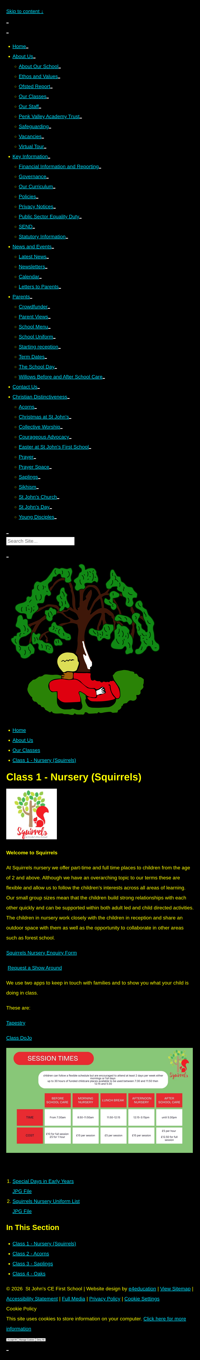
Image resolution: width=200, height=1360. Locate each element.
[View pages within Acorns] (35, 408)
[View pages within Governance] (47, 178)
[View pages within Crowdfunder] (49, 308)
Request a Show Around (35, 968)
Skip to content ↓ (24, 11)
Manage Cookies (26, 1340)
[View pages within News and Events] (53, 248)
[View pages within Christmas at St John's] (70, 418)
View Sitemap (175, 1288)
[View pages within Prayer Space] (50, 468)
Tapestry (15, 1023)
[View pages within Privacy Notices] (54, 208)
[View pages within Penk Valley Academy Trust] (81, 118)
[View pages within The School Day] (56, 368)
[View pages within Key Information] (49, 158)
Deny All (40, 1340)
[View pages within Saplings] (39, 478)
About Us (22, 740)
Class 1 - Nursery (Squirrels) (44, 760)
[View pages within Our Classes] (47, 98)
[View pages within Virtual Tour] (45, 148)
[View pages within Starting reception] (59, 348)
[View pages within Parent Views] (49, 318)
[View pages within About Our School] (59, 68)
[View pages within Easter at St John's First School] (90, 448)
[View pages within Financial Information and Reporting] (100, 168)
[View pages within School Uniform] (54, 338)
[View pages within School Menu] (49, 328)
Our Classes (26, 750)
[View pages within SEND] (33, 228)
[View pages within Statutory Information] (67, 238)
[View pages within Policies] (37, 198)
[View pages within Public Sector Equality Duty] (80, 218)
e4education (142, 1288)
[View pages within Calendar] (40, 278)
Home (19, 730)
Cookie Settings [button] (142, 1298)
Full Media (73, 1298)
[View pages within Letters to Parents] (60, 288)
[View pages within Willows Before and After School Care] (103, 378)
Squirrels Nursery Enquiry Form (41, 953)
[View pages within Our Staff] (40, 108)
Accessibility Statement (32, 1298)
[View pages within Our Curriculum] (54, 188)
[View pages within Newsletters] (46, 268)
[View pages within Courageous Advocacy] (70, 438)
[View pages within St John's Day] (51, 508)
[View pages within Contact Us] (38, 388)
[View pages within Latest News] (47, 258)
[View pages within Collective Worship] (61, 428)
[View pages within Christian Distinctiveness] (68, 398)
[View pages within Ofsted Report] (51, 88)
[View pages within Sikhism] (37, 488)
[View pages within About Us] (34, 58)
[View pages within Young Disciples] (55, 518)
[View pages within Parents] (31, 298)
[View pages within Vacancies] (43, 138)
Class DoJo (19, 1038)
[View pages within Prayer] (35, 458)
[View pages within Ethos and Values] (59, 78)
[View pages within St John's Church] (58, 498)
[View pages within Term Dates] (46, 358)
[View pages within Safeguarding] (50, 128)
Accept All (12, 1340)
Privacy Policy (104, 1298)
